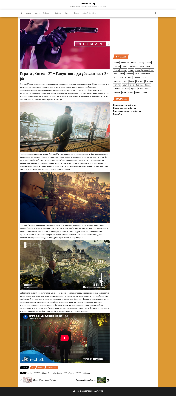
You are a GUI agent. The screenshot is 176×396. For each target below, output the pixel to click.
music (137, 70)
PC (33, 367)
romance (129, 74)
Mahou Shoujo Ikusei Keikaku (44, 380)
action (30, 373)
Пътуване (149, 81)
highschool (133, 66)
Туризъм (139, 85)
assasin (37, 372)
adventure (125, 63)
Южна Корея (143, 89)
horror (142, 66)
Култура (139, 81)
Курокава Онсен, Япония (86, 380)
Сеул (125, 85)
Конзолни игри (52, 367)
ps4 (65, 372)
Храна (133, 89)
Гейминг (46, 13)
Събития (58, 13)
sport (116, 77)
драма (137, 92)
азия (124, 92)
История (117, 81)
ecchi (149, 63)
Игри (144, 77)
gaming (117, 66)
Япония (117, 92)
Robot (121, 74)
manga (123, 70)
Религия (117, 85)
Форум (76, 13)
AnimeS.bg (88, 3)
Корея (131, 81)
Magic (116, 70)
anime (133, 63)
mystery (145, 70)
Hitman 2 (45, 373)
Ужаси (147, 85)
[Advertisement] (134, 35)
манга (145, 92)
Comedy (141, 63)
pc (51, 372)
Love (148, 66)
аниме (130, 92)
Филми (116, 89)
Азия (67, 13)
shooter (71, 373)
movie (130, 70)
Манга (37, 13)
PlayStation (57, 373)
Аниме (28, 13)
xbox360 (79, 372)
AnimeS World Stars (89, 13)
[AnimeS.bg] (21, 13)
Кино (125, 81)
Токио (131, 85)
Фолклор (125, 89)
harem (124, 66)
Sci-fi (137, 74)
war (121, 77)
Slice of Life (145, 74)
